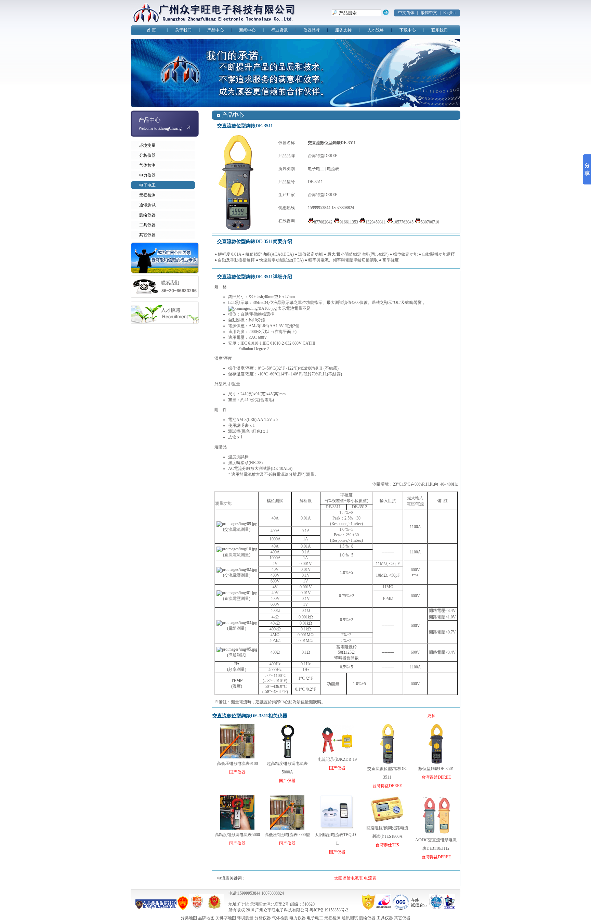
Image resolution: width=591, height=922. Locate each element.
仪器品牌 (311, 30)
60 (272, 374)
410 (248, 399)
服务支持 (343, 30)
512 (364, 506)
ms (415, 575)
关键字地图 (225, 917)
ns (343, 523)
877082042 (323, 222)
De (256, 348)
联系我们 (439, 30)
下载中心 (407, 30)
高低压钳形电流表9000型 (287, 834)
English (449, 12)
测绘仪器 (147, 215)
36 (277, 686)
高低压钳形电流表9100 (237, 763)
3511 (336, 506)
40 (266, 296)
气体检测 (147, 165)
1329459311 (375, 222)
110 (413, 526)
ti (248, 348)
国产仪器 (237, 772)
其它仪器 (147, 234)
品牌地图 (206, 917)
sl (256, 296)
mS (355, 523)
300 (356, 302)
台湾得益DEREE (322, 155)
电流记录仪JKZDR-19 (337, 759)
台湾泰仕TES (387, 845)
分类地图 (189, 917)
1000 (274, 539)
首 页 (151, 30)
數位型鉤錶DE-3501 (436, 768)
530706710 (430, 222)
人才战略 (375, 30)
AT (307, 343)
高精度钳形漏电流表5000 (237, 834)
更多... (432, 715)
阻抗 (392, 500)
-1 (260, 343)
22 (291, 368)
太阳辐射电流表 (348, 878)
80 (310, 368)
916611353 (349, 222)
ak (338, 518)
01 (306, 518)
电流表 (333, 168)
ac (262, 302)
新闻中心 (247, 30)
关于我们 (183, 30)
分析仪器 (147, 155)
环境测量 (147, 145)
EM (237, 680)
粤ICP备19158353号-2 (329, 910)
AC (254, 337)
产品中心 (215, 30)
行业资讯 (279, 30)
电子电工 (147, 185)
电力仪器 (147, 175)
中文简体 (406, 12)
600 (261, 337)
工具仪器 (147, 224)
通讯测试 (147, 205)
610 (251, 343)
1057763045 (403, 222)
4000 (272, 669)
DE (275, 468)
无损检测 (147, 195)
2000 (253, 331)
